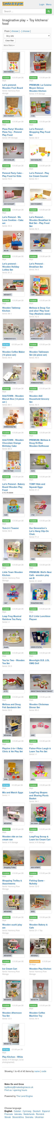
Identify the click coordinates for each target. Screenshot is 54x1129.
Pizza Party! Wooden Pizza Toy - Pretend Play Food (12, 131)
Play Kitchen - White (12, 1056)
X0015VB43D (9, 72)
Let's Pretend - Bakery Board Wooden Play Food (13, 486)
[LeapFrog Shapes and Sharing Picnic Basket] (40, 770)
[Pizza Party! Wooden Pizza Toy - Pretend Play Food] (13, 106)
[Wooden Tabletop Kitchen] (13, 285)
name (37, 1071)
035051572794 (36, 647)
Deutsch (37, 1111)
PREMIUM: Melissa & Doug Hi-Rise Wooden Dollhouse (39, 442)
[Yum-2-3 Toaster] (13, 505)
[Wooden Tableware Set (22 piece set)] (40, 329)
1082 (32, 72)
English (8, 1111)
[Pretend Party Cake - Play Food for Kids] (13, 150)
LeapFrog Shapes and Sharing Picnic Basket (39, 795)
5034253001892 (37, 603)
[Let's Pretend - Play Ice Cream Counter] (40, 150)
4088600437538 (10, 383)
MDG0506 (7, 823)
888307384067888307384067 (41, 691)
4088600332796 (10, 427)
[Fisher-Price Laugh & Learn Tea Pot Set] (40, 725)
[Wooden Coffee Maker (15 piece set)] (13, 329)
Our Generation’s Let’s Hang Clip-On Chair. (39, 531)
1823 (6, 559)
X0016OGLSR (9, 160)
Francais (8, 1114)
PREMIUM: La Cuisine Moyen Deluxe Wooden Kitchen (40, 87)
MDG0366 (7, 735)
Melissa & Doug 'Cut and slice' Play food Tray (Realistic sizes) (39, 310)
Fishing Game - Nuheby (37, 882)
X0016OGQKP (9, 204)
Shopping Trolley (10, 867)
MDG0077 (7, 294)
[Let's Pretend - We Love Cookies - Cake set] (13, 194)
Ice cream (34, 823)
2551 (32, 779)
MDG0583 (7, 911)
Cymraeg (27, 1111)
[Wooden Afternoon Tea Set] (13, 990)
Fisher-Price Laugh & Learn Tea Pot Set (40, 750)
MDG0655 (7, 999)
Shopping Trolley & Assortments (12, 882)
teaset (6, 647)
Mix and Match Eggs (12, 792)
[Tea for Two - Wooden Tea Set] (13, 637)
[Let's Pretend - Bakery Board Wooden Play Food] (13, 461)
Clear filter (9, 40)
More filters (8, 45)
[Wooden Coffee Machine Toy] (40, 990)
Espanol (46, 1111)
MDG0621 (34, 955)
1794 (32, 515)
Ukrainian (39, 1117)
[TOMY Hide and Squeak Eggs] (40, 461)
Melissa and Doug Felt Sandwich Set (11, 706)
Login (41, 4)
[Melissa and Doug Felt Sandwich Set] (13, 681)
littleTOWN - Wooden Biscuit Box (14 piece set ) (13, 398)
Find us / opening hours (15, 1090)
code (44, 1071)
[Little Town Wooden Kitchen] (13, 549)
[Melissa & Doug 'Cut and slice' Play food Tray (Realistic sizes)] (40, 285)
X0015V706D (9, 471)
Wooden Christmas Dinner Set (39, 706)
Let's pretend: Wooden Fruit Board (12, 86)
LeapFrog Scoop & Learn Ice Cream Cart (40, 838)
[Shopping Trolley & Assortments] (13, 858)
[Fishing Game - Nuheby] (40, 858)
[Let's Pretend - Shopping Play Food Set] (40, 106)
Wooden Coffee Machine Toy (37, 1014)
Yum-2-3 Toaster (10, 528)
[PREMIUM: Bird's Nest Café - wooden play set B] (40, 549)
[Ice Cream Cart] (13, 946)
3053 (32, 911)
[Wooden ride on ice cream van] (13, 814)
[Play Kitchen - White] (13, 1034)
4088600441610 (10, 339)
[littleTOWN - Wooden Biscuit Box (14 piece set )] (13, 373)
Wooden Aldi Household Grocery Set (39, 398)
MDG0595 (7, 955)
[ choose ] (15, 31)
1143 (32, 116)
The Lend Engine (24, 1096)
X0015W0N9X (36, 250)
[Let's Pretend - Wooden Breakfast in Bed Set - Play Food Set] (40, 194)
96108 (6, 250)
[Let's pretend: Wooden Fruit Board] (13, 62)
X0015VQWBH (36, 204)
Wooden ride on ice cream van (12, 838)
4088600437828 (37, 383)
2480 (32, 735)
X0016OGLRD (36, 160)
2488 (6, 779)
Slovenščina (18, 1117)
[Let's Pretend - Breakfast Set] (40, 241)
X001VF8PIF (35, 867)
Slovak (7, 1117)
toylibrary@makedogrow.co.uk (18, 1087)
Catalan (17, 1111)
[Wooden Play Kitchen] (40, 946)
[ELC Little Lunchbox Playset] (40, 593)
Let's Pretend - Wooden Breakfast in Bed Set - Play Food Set (40, 222)
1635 (6, 515)
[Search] (49, 11)
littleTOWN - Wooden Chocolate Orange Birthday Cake (13, 442)
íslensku (18, 1114)
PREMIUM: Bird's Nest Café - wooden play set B (40, 575)
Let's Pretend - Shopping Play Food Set (39, 131)
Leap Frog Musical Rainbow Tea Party (11, 618)
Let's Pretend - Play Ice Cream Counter (39, 174)
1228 (32, 294)
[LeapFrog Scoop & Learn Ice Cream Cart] (40, 814)
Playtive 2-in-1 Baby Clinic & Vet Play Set (12, 750)
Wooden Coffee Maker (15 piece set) (13, 353)
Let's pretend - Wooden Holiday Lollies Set (10, 266)
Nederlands (29, 1114)
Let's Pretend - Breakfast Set (36, 265)
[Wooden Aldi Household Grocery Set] (40, 373)
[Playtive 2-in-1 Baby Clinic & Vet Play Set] (13, 725)
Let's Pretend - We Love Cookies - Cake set (12, 220)
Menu (48, 4)
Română (40, 1114)
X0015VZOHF (9, 116)
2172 (6, 691)
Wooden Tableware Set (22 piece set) (39, 353)
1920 (32, 559)
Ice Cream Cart (9, 968)
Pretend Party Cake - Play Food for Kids (12, 174)
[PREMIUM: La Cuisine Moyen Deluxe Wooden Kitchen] (40, 62)
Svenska (29, 1117)
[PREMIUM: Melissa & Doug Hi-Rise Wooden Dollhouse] (40, 417)
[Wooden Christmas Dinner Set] (40, 681)
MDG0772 (7, 1044)
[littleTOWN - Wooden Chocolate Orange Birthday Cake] (13, 417)
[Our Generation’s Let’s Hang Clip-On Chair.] (40, 505)
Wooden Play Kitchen (40, 968)
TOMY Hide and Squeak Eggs (37, 485)
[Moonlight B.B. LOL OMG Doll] (40, 637)
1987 (6, 603)
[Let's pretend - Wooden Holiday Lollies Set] (13, 241)
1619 (32, 471)
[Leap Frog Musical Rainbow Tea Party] (13, 593)
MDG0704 (34, 999)
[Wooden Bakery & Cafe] (40, 902)
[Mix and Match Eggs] (13, 770)
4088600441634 (37, 339)
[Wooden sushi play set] (13, 902)
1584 (32, 427)
